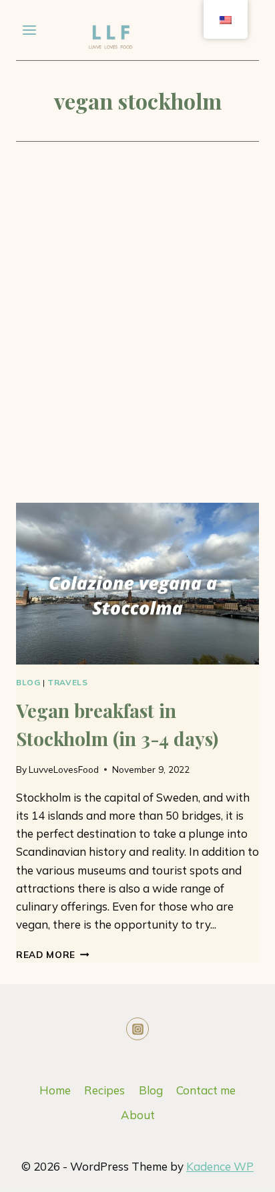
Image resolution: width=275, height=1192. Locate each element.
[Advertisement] (137, 343)
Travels (67, 682)
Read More (52, 954)
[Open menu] (29, 29)
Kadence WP (220, 1166)
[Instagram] (137, 1029)
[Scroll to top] (204, 1171)
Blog (28, 682)
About (138, 1115)
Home (55, 1090)
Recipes (104, 1090)
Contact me (206, 1090)
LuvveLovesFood (64, 769)
